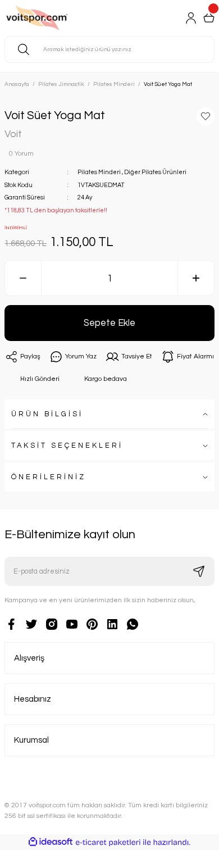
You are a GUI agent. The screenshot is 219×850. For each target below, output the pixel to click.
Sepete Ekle (109, 323)
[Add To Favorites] (206, 116)
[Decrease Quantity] (23, 278)
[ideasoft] (50, 842)
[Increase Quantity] (196, 278)
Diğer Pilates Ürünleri (155, 172)
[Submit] (199, 571)
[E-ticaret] (108, 842)
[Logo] (51, 18)
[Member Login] (191, 17)
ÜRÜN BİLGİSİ (47, 414)
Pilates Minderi (99, 172)
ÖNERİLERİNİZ (48, 477)
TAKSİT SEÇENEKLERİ (67, 445)
